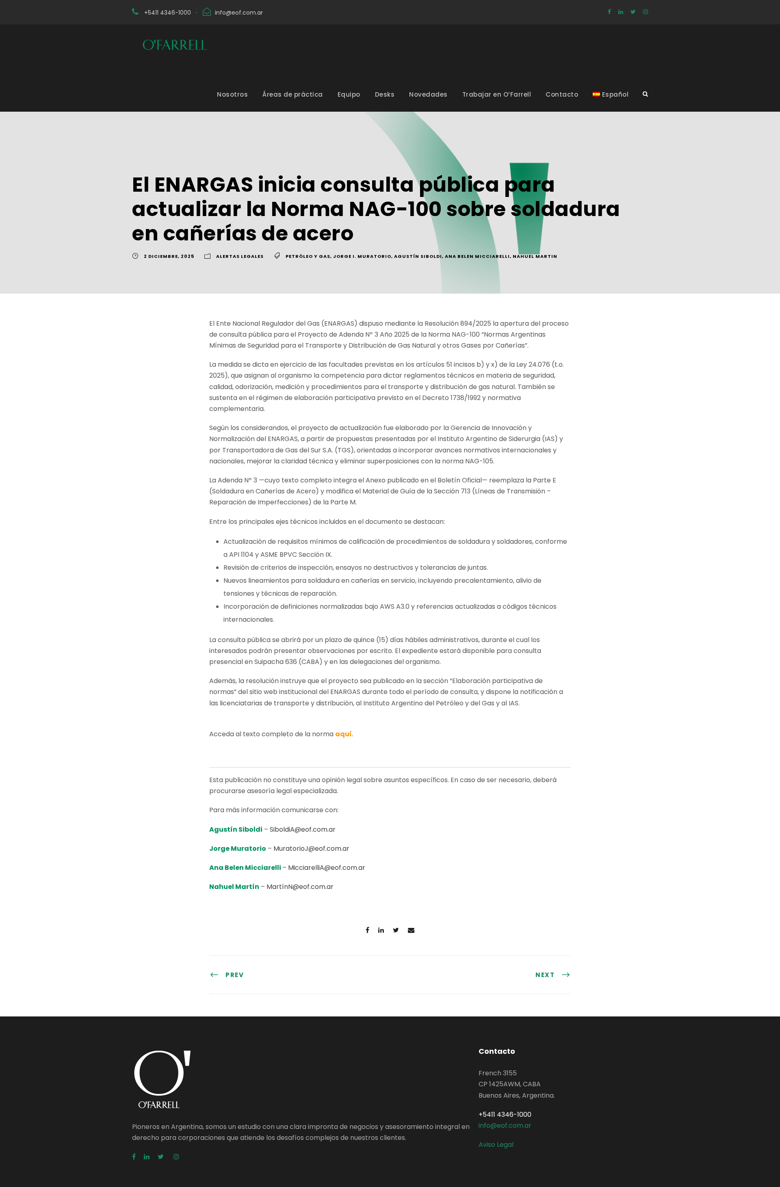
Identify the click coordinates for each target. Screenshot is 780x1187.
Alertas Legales (240, 256)
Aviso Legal (496, 1144)
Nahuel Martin (535, 256)
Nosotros (232, 94)
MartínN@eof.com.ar (300, 886)
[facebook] (609, 12)
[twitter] (633, 12)
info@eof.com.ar (239, 13)
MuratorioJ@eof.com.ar (311, 848)
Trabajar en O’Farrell (496, 94)
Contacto (562, 94)
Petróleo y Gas (308, 256)
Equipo (349, 94)
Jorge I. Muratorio (362, 256)
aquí (343, 734)
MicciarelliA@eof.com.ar (326, 867)
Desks (385, 94)
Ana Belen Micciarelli (477, 256)
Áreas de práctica (292, 94)
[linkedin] (620, 12)
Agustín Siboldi (418, 256)
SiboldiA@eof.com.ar (303, 829)
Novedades (428, 94)
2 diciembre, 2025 (169, 256)
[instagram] (645, 12)
